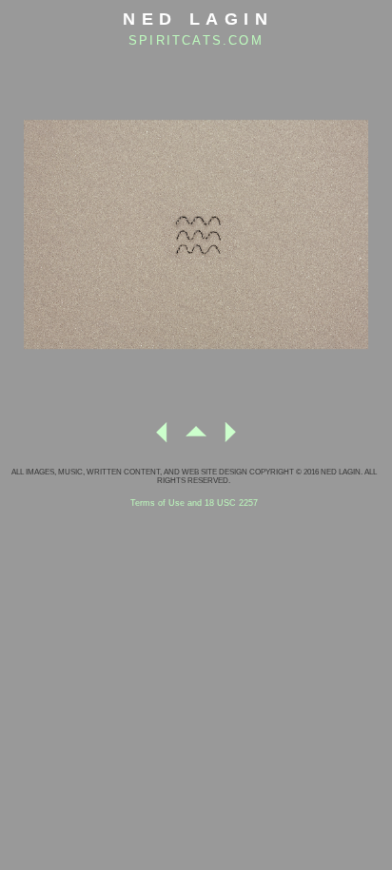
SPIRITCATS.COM (196, 40)
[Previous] (161, 440)
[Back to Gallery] (196, 440)
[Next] (230, 440)
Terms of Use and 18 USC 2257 (194, 503)
